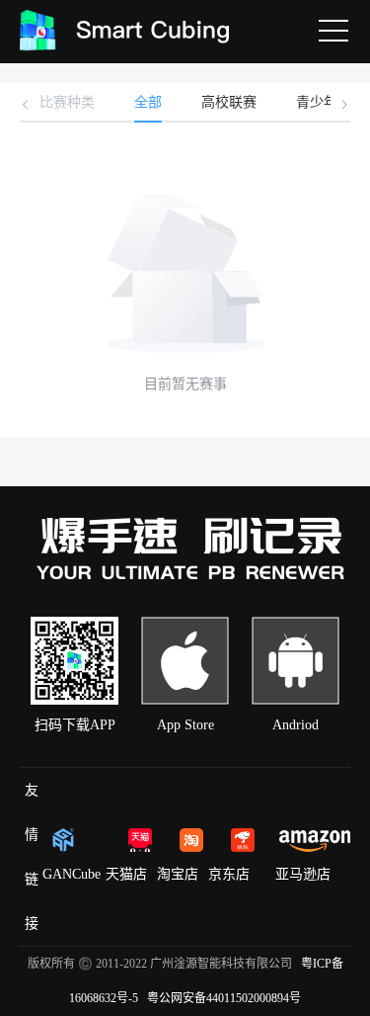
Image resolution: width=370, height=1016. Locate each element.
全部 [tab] (148, 102)
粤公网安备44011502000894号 (224, 998)
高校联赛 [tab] (229, 102)
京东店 (229, 874)
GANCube (71, 874)
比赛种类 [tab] (67, 102)
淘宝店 (177, 874)
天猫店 (126, 874)
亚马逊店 (303, 874)
